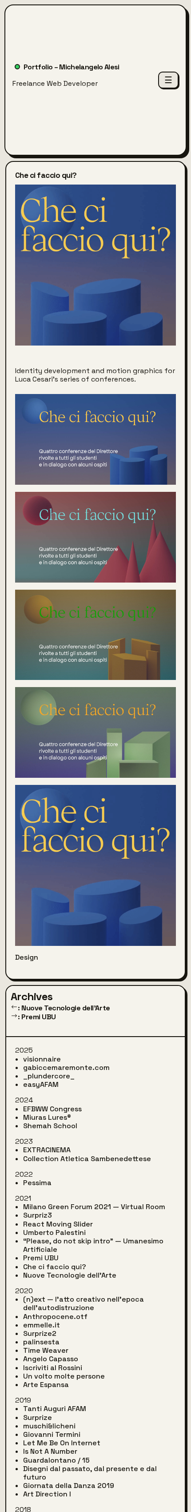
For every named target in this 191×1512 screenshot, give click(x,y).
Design (26, 957)
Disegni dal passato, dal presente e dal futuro (90, 1473)
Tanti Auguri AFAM (54, 1408)
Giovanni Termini (51, 1434)
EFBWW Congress (52, 1109)
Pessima (37, 1182)
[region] (95, 570)
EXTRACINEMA (47, 1149)
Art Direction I (47, 1494)
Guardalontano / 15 (56, 1460)
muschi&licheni (49, 1426)
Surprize (37, 1417)
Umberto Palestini (54, 1232)
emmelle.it (41, 1325)
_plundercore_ (49, 1076)
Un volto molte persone (64, 1376)
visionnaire (42, 1059)
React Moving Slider (58, 1224)
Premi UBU (41, 1258)
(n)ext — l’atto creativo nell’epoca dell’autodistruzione (83, 1303)
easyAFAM (41, 1084)
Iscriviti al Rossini (52, 1367)
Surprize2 (39, 1333)
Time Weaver (45, 1350)
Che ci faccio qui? (54, 1266)
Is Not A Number (50, 1451)
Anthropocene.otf (55, 1316)
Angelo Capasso (50, 1358)
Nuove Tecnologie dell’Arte (69, 1275)
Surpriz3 (37, 1215)
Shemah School (50, 1125)
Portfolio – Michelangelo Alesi (71, 67)
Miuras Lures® (47, 1117)
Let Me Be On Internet (61, 1443)
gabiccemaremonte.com (66, 1067)
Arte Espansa (46, 1384)
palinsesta (41, 1342)
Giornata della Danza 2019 (68, 1485)
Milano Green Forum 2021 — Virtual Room (94, 1206)
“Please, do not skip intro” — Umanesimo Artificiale (93, 1245)
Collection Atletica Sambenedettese (87, 1158)
